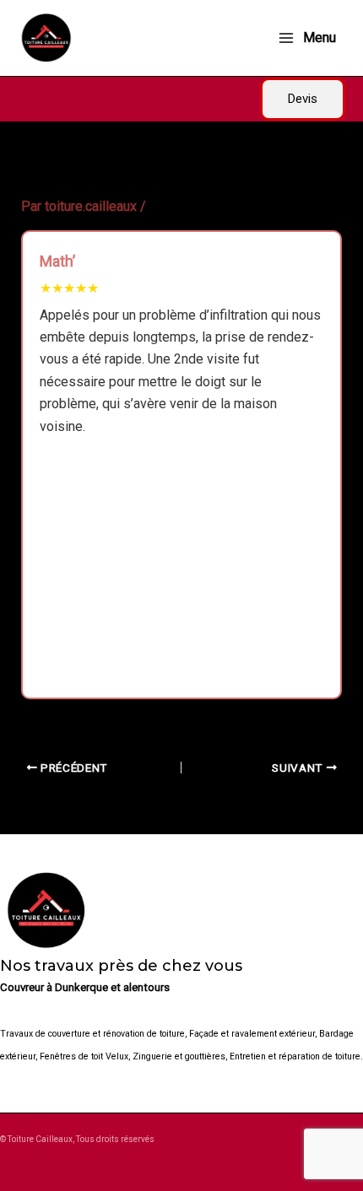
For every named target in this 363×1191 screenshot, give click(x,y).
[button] (302, 99)
